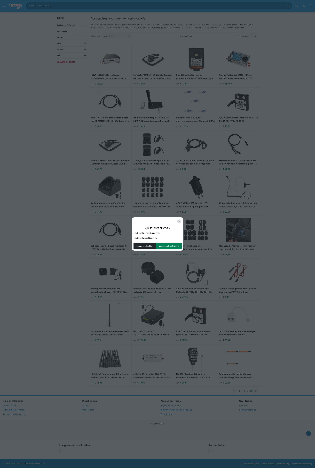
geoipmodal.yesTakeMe (169, 246)
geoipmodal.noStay (144, 246)
